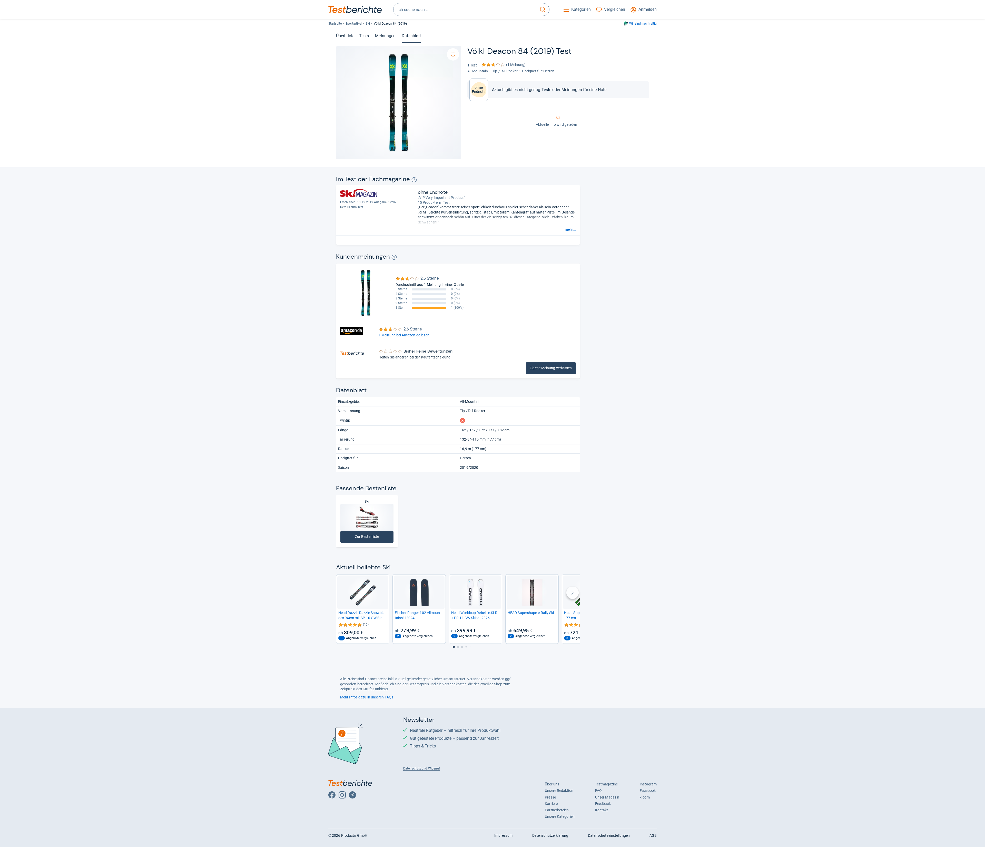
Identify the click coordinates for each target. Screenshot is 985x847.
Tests (364, 35)
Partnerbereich (557, 810)
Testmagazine (606, 784)
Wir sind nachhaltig (643, 23)
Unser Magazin (607, 797)
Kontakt (601, 810)
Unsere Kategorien (560, 816)
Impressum (503, 835)
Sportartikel (354, 23)
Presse (550, 797)
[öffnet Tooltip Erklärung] (414, 179)
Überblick (344, 35)
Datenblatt (411, 35)
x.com (644, 797)
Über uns (552, 784)
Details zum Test (351, 207)
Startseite (335, 23)
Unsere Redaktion (559, 790)
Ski (368, 23)
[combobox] (464, 9)
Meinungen (385, 35)
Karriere (551, 804)
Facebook (648, 790)
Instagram (648, 784)
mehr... (570, 229)
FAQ (598, 790)
